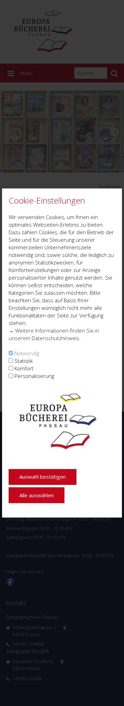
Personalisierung (34, 375)
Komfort (23, 368)
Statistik (23, 360)
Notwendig (26, 353)
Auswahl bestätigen (42, 476)
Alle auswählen (36, 495)
